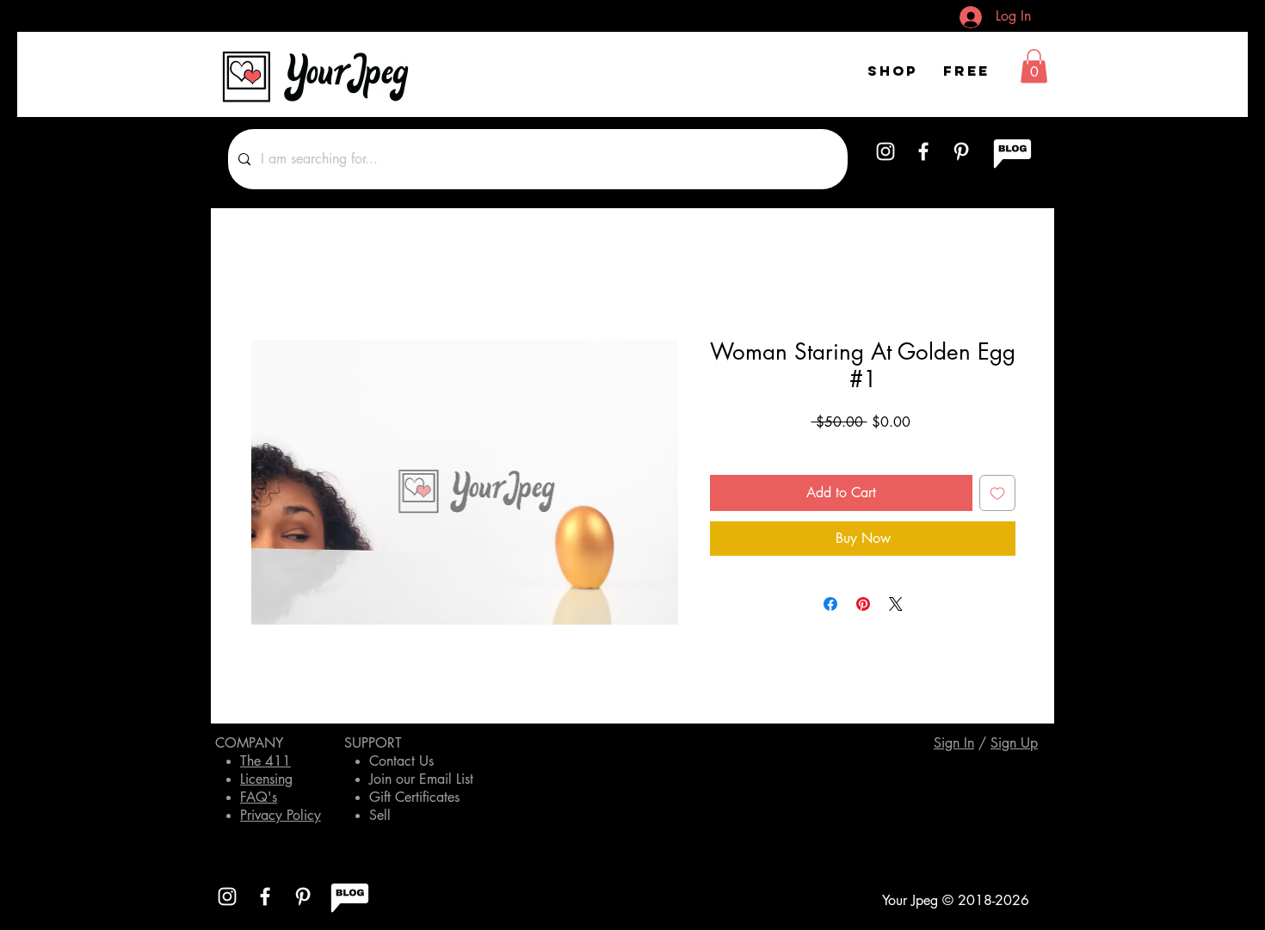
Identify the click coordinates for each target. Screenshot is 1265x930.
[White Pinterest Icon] (961, 151)
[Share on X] (896, 604)
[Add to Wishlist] (997, 493)
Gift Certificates (414, 797)
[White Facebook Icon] (923, 151)
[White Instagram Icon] (885, 151)
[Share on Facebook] (830, 604)
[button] (1034, 66)
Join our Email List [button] (421, 779)
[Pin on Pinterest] (863, 604)
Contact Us (401, 761)
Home (267, 277)
